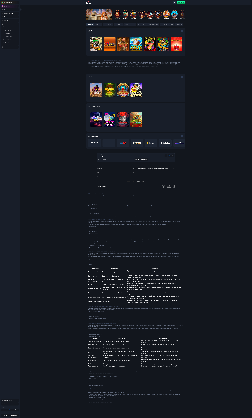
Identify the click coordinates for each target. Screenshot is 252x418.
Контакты (99, 168)
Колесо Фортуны (8, 2)
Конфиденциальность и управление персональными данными (153, 168)
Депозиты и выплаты (102, 176)
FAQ (98, 172)
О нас (98, 164)
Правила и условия (142, 164)
